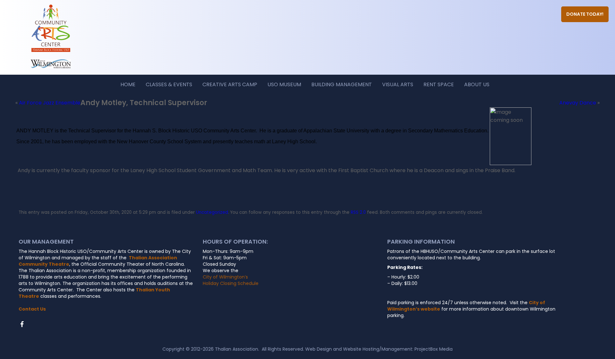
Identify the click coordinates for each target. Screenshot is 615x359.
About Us (476, 84)
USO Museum (284, 84)
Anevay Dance (577, 102)
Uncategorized (212, 212)
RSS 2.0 (358, 212)
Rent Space (438, 84)
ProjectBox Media (433, 349)
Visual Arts (397, 84)
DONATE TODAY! (584, 14)
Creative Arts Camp (229, 84)
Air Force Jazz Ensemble (49, 102)
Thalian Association (236, 349)
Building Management (341, 84)
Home (127, 84)
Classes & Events (169, 84)
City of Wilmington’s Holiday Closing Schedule (230, 280)
